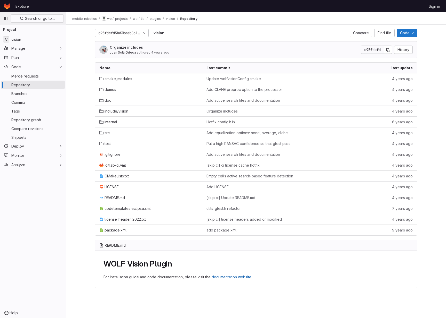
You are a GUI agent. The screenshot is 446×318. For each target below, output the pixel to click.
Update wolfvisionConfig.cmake (233, 78)
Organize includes (126, 47)
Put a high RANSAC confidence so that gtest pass (248, 143)
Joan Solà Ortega (123, 52)
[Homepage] (7, 6)
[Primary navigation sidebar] (6, 18)
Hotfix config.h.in (220, 122)
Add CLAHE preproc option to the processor (244, 89)
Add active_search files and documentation (243, 100)
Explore (22, 6)
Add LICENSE (217, 187)
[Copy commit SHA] (388, 50)
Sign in (434, 6)
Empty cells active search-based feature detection (249, 176)
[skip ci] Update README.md (230, 197)
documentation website (231, 277)
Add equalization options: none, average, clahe (247, 133)
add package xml (221, 230)
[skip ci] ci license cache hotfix (233, 165)
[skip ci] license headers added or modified (244, 219)
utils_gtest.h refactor (223, 208)
